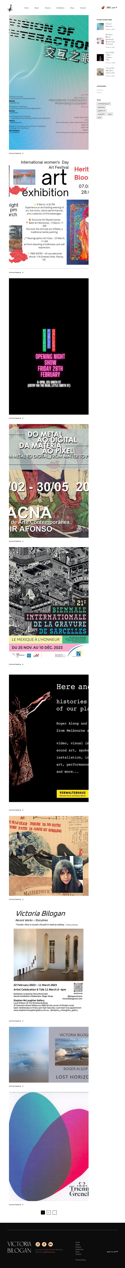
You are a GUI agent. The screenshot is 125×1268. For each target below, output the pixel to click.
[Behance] (50, 1244)
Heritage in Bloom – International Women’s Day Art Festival (110, 39)
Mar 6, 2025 (111, 29)
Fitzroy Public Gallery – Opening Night (110, 56)
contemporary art (104, 104)
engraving (101, 107)
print (99, 117)
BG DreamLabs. (49, 1252)
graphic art (101, 110)
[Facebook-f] (44, 1244)
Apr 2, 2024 (110, 76)
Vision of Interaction (109, 24)
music (110, 114)
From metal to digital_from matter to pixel (110, 70)
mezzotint (101, 114)
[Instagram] (38, 1244)
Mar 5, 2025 (110, 47)
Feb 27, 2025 (111, 63)
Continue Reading (15, 153)
